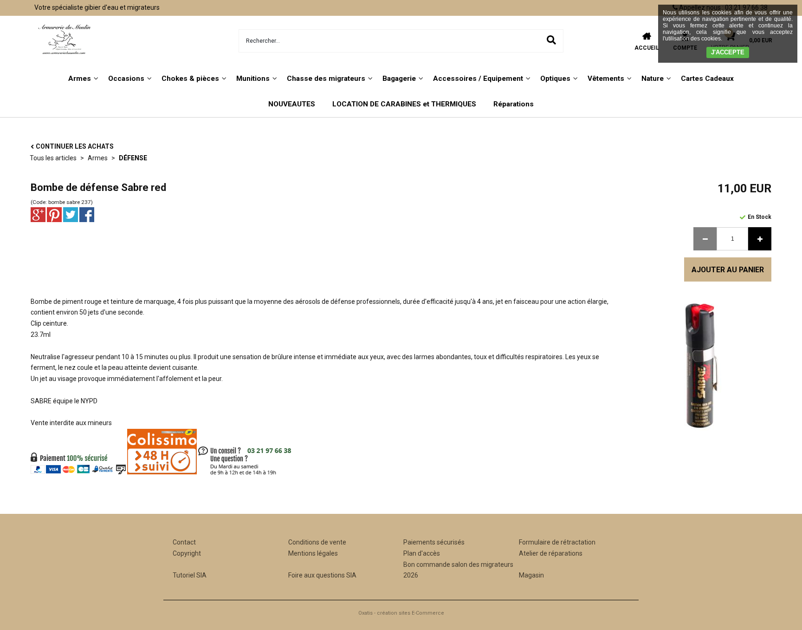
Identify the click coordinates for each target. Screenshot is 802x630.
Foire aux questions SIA (322, 575)
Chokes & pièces (190, 78)
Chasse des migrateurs (326, 78)
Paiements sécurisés (434, 542)
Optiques (555, 78)
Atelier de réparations (550, 553)
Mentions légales (313, 553)
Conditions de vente (317, 542)
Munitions (253, 78)
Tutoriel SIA (190, 575)
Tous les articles (53, 158)
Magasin (531, 575)
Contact (184, 542)
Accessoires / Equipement (478, 78)
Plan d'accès (421, 553)
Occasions (126, 78)
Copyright (187, 553)
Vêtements (606, 78)
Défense (133, 158)
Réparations (513, 104)
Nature (652, 78)
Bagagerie (399, 78)
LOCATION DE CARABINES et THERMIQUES (404, 104)
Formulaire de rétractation (557, 542)
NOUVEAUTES (291, 104)
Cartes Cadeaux (707, 78)
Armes (79, 78)
